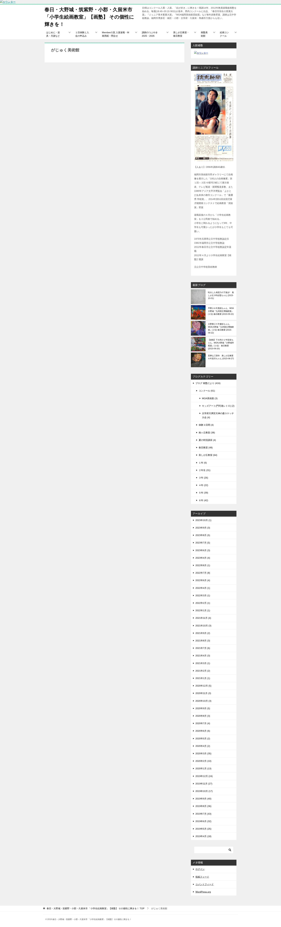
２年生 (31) (204, 470)
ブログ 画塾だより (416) (208, 383)
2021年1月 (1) (202, 678)
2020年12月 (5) (203, 685)
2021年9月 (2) (202, 633)
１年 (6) (203, 462)
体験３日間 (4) (206, 425)
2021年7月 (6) (202, 648)
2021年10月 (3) (203, 625)
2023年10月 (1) (203, 520)
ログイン (200, 869)
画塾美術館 (204, 34)
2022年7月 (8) (202, 573)
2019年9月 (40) (203, 798)
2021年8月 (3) (202, 640)
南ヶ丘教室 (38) (207, 432)
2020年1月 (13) (203, 768)
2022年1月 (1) (202, 610)
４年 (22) (203, 485)
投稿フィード (202, 877)
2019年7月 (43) (203, 813)
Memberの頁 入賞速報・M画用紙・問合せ (115, 34)
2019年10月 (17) (204, 791)
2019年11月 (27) (203, 783)
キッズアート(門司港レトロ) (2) (218, 406)
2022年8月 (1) (202, 565)
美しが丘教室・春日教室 (181, 34)
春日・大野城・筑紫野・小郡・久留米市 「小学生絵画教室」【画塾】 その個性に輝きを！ (89, 17)
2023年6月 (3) (202, 550)
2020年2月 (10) (203, 761)
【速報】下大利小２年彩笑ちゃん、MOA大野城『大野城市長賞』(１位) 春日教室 (221, 344)
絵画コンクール (224, 34)
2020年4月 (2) (202, 746)
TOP (95, 908)
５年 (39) (203, 492)
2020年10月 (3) (203, 701)
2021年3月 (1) (202, 663)
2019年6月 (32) (203, 821)
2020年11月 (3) (203, 693)
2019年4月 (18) (203, 836)
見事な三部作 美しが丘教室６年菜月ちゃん (220, 357)
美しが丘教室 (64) (208, 455)
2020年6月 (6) (202, 731)
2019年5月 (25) (203, 828)
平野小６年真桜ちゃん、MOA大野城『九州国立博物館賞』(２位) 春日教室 (221, 311)
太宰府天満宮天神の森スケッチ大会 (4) (218, 415)
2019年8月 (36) (203, 806)
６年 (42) (203, 500)
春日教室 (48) (206, 447)
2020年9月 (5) (202, 708)
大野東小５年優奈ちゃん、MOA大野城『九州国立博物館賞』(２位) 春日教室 (221, 328)
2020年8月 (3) (202, 716)
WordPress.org (203, 892)
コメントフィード (204, 884)
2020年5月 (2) (202, 738)
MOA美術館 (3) (210, 398)
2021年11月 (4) (203, 618)
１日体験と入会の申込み (82, 34)
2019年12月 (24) (204, 776)
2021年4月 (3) (202, 655)
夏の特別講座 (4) (207, 440)
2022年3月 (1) (202, 595)
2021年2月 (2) (202, 670)
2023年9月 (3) (202, 527)
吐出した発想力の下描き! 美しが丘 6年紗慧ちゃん (221, 295)
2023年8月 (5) (202, 535)
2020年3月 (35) (203, 753)
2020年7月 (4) (202, 723)
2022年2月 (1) (202, 603)
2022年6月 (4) (202, 580)
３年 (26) (203, 477)
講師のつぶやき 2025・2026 (150, 34)
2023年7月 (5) (202, 542)
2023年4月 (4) (202, 558)
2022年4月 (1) (202, 588)
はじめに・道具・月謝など (53, 34)
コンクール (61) (207, 390)
